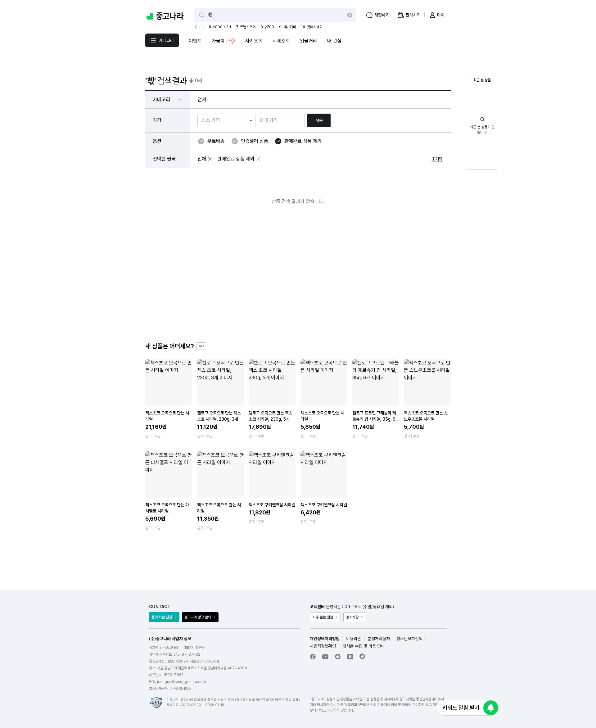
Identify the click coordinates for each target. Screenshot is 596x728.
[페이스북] (313, 656)
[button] (209, 158)
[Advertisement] (298, 278)
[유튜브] (325, 656)
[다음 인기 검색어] (202, 27)
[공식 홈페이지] (362, 656)
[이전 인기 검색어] (196, 27)
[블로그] (350, 656)
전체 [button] (201, 99)
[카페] (338, 656)
